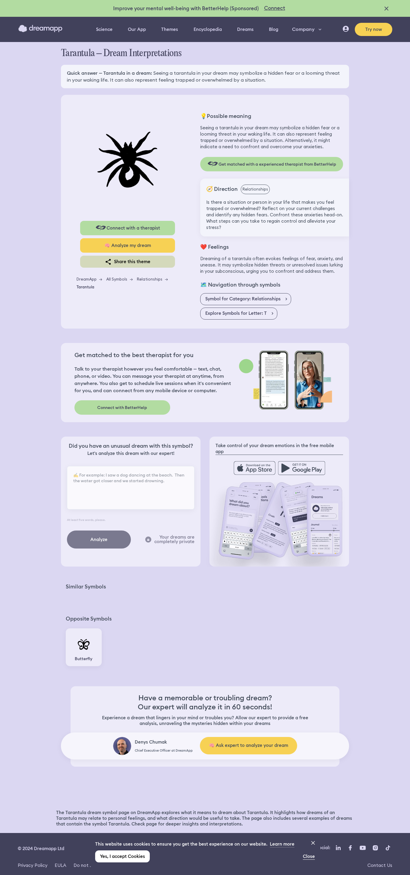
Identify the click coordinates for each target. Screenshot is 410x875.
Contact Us (379, 865)
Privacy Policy (32, 865)
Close (309, 856)
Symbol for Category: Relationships (243, 299)
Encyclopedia (208, 29)
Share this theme (132, 262)
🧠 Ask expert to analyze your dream (248, 745)
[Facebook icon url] (349, 847)
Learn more (282, 844)
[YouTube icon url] (362, 847)
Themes (169, 29)
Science (104, 29)
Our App (137, 29)
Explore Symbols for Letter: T (236, 313)
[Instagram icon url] (375, 847)
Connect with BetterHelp (122, 407)
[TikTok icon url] (387, 847)
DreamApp (87, 279)
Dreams (245, 29)
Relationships (149, 279)
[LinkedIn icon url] (338, 847)
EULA (60, 865)
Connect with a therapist (133, 228)
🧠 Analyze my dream (127, 245)
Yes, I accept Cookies (122, 856)
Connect (274, 8)
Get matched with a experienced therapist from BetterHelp (277, 164)
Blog (273, 29)
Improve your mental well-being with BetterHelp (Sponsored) (186, 8)
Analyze (98, 540)
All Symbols (116, 279)
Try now (373, 29)
